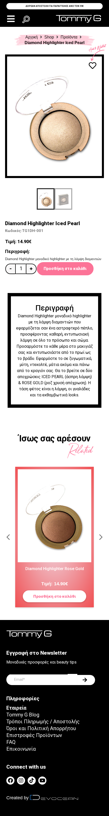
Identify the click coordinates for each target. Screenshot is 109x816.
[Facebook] (10, 780)
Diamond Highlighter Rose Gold (54, 568)
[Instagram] (21, 780)
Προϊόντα (69, 37)
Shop (49, 37)
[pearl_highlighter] (54, 116)
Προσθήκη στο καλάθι (65, 268)
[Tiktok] (32, 780)
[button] (10, 18)
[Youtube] (42, 780)
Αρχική (31, 37)
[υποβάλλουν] (86, 680)
